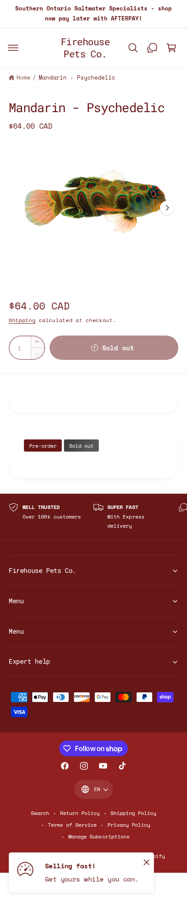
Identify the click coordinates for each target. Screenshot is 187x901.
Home (23, 77)
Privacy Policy (128, 824)
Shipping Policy (133, 813)
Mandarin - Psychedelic (77, 77)
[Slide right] (167, 208)
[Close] (146, 862)
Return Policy (80, 813)
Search (40, 813)
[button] (13, 47)
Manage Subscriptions (98, 836)
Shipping (22, 320)
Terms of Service (72, 824)
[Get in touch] (152, 47)
